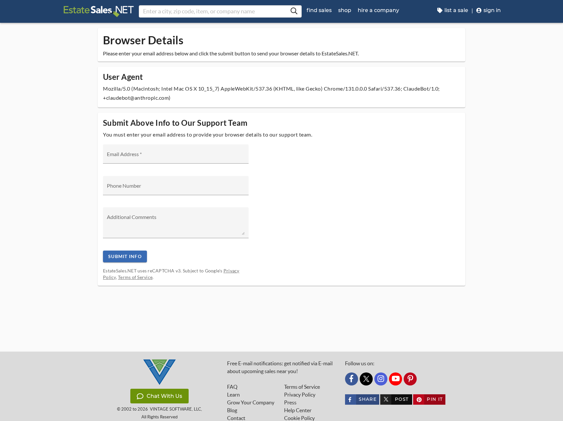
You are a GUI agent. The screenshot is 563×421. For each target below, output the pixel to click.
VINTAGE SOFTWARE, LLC (175, 409)
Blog (232, 410)
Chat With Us (164, 396)
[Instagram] (380, 378)
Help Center (297, 410)
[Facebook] (351, 378)
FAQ (232, 387)
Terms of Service (135, 277)
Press (290, 402)
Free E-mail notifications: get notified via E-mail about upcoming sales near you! (280, 367)
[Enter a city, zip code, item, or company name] (294, 11)
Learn (233, 395)
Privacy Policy (299, 395)
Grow (250, 402)
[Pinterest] (410, 378)
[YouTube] (395, 378)
